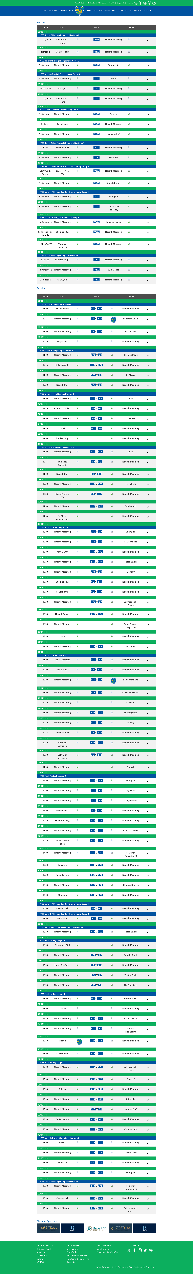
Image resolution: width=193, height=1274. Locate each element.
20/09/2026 (42, 178)
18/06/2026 (42, 609)
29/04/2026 (42, 665)
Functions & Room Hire (78, 1259)
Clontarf (113, 78)
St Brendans (62, 591)
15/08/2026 (42, 1203)
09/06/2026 (42, 1094)
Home (44, 11)
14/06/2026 (42, 1024)
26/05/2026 (42, 1084)
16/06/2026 (42, 860)
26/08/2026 (42, 57)
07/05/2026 (42, 547)
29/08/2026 (42, 32)
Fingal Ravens (130, 561)
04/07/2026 (42, 880)
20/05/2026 (42, 698)
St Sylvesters (62, 308)
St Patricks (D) (62, 365)
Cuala (130, 398)
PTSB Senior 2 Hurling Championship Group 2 (59, 35)
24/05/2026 (42, 708)
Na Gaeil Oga (130, 985)
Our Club (63, 11)
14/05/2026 (42, 937)
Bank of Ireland (130, 679)
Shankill (130, 767)
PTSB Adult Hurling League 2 (52, 1062)
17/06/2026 (42, 337)
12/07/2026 (42, 511)
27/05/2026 (42, 1014)
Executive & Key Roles (77, 1255)
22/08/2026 (42, 924)
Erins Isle (113, 157)
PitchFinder (104, 11)
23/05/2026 (42, 826)
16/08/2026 (42, 1168)
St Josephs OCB (62, 945)
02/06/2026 (42, 836)
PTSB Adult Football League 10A (53, 527)
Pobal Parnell (62, 147)
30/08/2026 (42, 70)
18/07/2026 (42, 1178)
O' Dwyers (62, 279)
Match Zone (117, 11)
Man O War (62, 551)
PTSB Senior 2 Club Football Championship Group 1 (61, 143)
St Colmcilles (130, 541)
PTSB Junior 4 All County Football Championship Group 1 (64, 192)
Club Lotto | (103, 3)
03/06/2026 (42, 718)
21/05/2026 (42, 567)
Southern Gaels (130, 318)
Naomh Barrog (113, 183)
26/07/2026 (42, 1158)
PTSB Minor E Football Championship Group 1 (59, 109)
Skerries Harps (62, 259)
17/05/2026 (42, 414)
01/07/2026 (42, 489)
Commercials (62, 51)
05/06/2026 (42, 587)
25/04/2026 (42, 772)
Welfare (128, 11)
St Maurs (130, 375)
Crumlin (113, 114)
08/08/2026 (42, 890)
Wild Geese (113, 269)
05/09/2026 (42, 139)
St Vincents (113, 65)
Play (71, 11)
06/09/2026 (42, 163)
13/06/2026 (42, 1105)
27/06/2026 (42, 1124)
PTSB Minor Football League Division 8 (56, 394)
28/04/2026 (42, 786)
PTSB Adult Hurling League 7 (52, 994)
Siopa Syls (71, 1262)
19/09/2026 (42, 153)
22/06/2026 (42, 619)
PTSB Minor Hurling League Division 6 (56, 304)
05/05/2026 (42, 796)
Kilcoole (62, 1040)
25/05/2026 (42, 577)
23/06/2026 (42, 1114)
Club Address (45, 1245)
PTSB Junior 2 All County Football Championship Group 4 (64, 166)
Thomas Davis (131, 355)
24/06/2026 (42, 424)
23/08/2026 (42, 900)
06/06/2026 (42, 848)
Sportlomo (151, 1267)
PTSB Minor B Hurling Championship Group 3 (59, 217)
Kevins (62, 1142)
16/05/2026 (42, 1074)
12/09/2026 (42, 47)
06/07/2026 (42, 642)
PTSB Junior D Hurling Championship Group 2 (59, 60)
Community (139, 11)
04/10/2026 (42, 239)
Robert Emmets (62, 659)
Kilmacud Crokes (62, 408)
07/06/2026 (42, 728)
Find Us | (112, 3)
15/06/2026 (42, 980)
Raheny (130, 722)
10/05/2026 (42, 327)
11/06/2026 (42, 597)
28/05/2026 (42, 960)
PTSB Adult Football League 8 (52, 655)
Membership (102, 1249)
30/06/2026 (42, 870)
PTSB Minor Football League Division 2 (56, 447)
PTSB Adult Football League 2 (52, 776)
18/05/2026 (42, 950)
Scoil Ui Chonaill (130, 830)
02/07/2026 (42, 632)
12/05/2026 (42, 1059)
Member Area (92, 11)
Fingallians (62, 124)
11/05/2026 (42, 557)
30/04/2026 (42, 537)
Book (148, 11)
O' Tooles (130, 646)
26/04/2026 (42, 301)
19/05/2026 (42, 816)
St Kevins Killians (130, 692)
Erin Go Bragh (130, 955)
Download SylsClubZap (107, 1252)
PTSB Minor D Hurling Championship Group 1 (59, 255)
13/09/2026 (42, 84)
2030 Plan (53, 11)
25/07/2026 (42, 1193)
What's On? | (80, 3)
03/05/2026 (42, 390)
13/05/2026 (42, 404)
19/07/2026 (42, 1148)
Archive (130, 3)
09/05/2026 (42, 806)
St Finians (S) (62, 232)
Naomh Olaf (114, 134)
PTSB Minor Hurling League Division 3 (56, 350)
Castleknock (131, 506)
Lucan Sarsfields (62, 965)
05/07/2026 (42, 501)
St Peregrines (130, 712)
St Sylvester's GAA (123, 1267)
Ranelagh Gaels (113, 222)
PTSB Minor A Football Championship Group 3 (59, 74)
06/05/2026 (42, 314)
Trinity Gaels (62, 669)
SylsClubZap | (92, 3)
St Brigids (62, 88)
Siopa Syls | (121, 3)
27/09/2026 (42, 94)
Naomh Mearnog (113, 39)
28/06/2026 (42, 434)
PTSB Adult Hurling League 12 (52, 940)
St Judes (62, 636)
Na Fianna (62, 918)
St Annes (130, 418)
